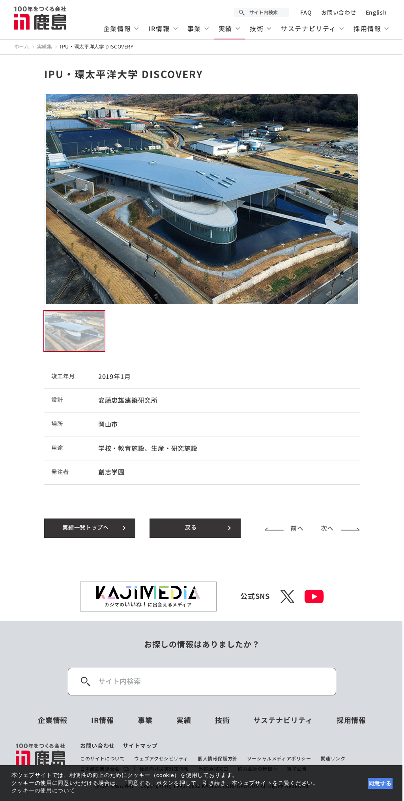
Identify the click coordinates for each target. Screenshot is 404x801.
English (376, 12)
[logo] (41, 757)
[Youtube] (314, 596)
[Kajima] (40, 18)
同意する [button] (380, 783)
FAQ (306, 12)
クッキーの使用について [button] (43, 790)
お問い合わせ (338, 12)
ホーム (21, 47)
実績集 (44, 47)
